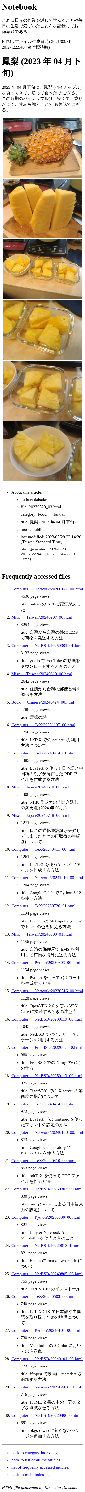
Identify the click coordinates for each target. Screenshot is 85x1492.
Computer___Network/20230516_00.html (47, 990)
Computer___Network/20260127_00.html (47, 589)
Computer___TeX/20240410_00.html (43, 1160)
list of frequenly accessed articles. (40, 1467)
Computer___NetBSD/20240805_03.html (47, 1273)
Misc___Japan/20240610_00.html (40, 787)
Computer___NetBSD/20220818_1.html (46, 1245)
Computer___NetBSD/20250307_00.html (47, 1189)
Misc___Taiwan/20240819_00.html (41, 673)
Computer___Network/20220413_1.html (46, 1387)
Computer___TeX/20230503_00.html (43, 1296)
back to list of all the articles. (36, 1460)
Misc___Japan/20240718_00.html (40, 815)
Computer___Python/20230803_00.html (45, 962)
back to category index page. (36, 1452)
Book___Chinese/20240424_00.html (42, 702)
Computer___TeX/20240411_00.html (43, 849)
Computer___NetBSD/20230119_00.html (46, 1019)
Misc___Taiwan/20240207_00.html (41, 617)
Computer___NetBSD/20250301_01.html (47, 645)
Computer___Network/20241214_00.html (47, 877)
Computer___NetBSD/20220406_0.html (46, 1415)
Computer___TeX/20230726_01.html (43, 906)
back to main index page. (33, 1474)
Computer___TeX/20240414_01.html (43, 753)
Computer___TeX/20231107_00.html (43, 724)
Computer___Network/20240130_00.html (47, 1132)
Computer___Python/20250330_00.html (45, 1217)
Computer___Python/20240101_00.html (45, 1330)
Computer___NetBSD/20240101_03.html (47, 1358)
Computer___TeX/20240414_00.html (43, 1104)
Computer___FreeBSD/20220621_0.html (46, 1047)
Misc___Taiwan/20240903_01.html (41, 934)
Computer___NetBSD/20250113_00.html (46, 1075)
